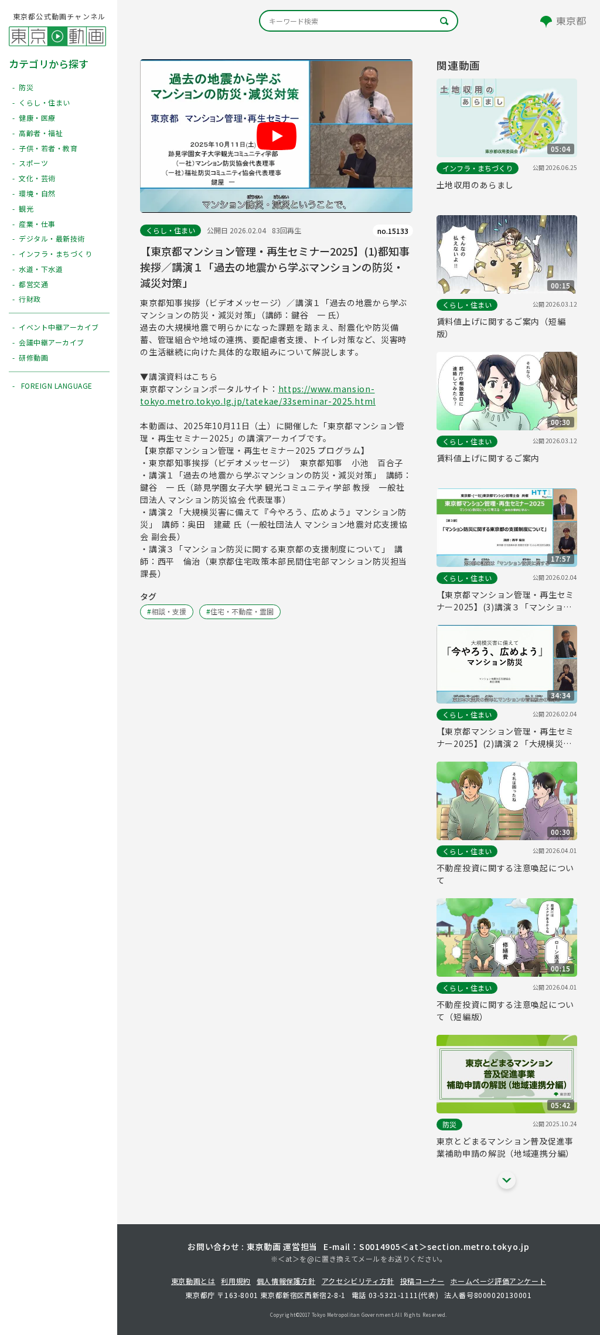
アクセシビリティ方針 (358, 1281)
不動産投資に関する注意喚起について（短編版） (505, 1010)
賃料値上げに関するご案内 (488, 458)
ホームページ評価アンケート (498, 1281)
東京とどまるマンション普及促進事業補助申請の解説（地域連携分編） (505, 1147)
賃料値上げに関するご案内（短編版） (501, 327)
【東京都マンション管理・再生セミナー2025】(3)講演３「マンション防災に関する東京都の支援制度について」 (505, 601)
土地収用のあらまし (475, 185)
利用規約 (235, 1281)
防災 (449, 1124)
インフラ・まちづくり (477, 168)
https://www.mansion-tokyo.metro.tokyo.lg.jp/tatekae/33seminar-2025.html (258, 395)
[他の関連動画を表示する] (507, 1180)
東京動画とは (193, 1281)
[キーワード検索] (358, 21)
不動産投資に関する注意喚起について (505, 874)
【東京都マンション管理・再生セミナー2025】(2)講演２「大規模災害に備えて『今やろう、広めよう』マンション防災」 (505, 737)
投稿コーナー (422, 1281)
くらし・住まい (170, 230)
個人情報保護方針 (286, 1281)
